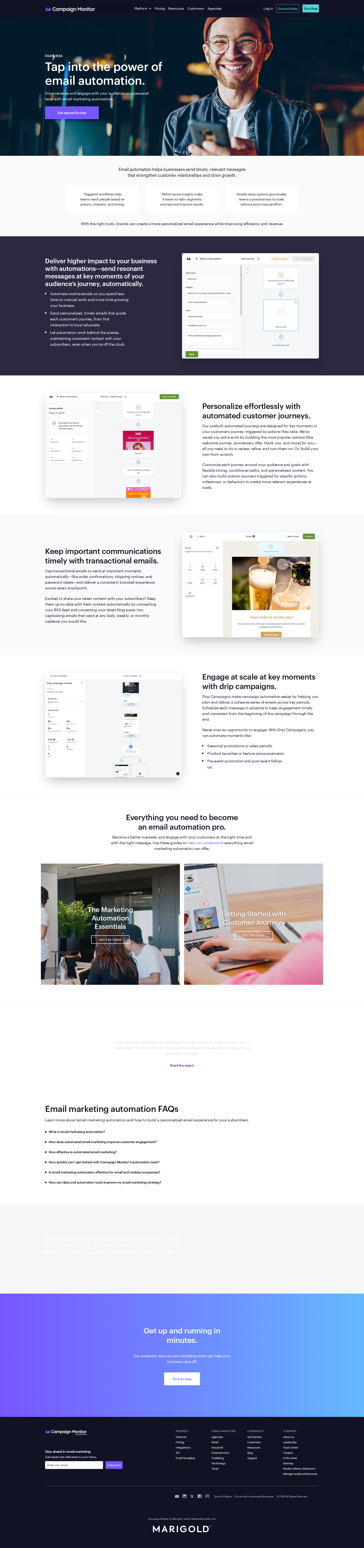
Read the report (182, 1065)
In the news (290, 1458)
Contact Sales (287, 8)
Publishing (217, 1458)
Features (181, 1437)
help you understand (205, 842)
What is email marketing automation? (77, 1131)
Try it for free (182, 1378)
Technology (218, 1463)
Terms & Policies (223, 1496)
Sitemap (288, 1463)
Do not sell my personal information (254, 1496)
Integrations (183, 1447)
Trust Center (290, 1447)
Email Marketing (223, 1431)
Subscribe (114, 1465)
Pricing (160, 8)
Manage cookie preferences (300, 1473)
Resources (176, 8)
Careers (288, 1452)
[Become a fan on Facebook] (200, 1496)
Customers (195, 8)
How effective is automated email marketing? (83, 1151)
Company (290, 1431)
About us (288, 1437)
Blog (250, 1452)
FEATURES (54, 55)
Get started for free (72, 112)
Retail (214, 1442)
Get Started (254, 1437)
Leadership (289, 1442)
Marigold (177, 1518)
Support (252, 1458)
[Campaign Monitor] (66, 1432)
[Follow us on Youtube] (177, 1496)
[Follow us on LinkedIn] (184, 1496)
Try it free (310, 8)
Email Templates (185, 1458)
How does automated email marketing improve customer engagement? (103, 1141)
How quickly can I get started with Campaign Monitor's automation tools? (104, 1162)
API (178, 1452)
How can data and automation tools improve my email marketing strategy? (105, 1182)
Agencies (214, 8)
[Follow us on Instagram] (207, 1496)
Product (182, 1431)
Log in (268, 8)
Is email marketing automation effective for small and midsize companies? (104, 1172)
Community (255, 1431)
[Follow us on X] (192, 1496)
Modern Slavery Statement (299, 1468)
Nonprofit (217, 1447)
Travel (214, 1468)
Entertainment (220, 1452)
